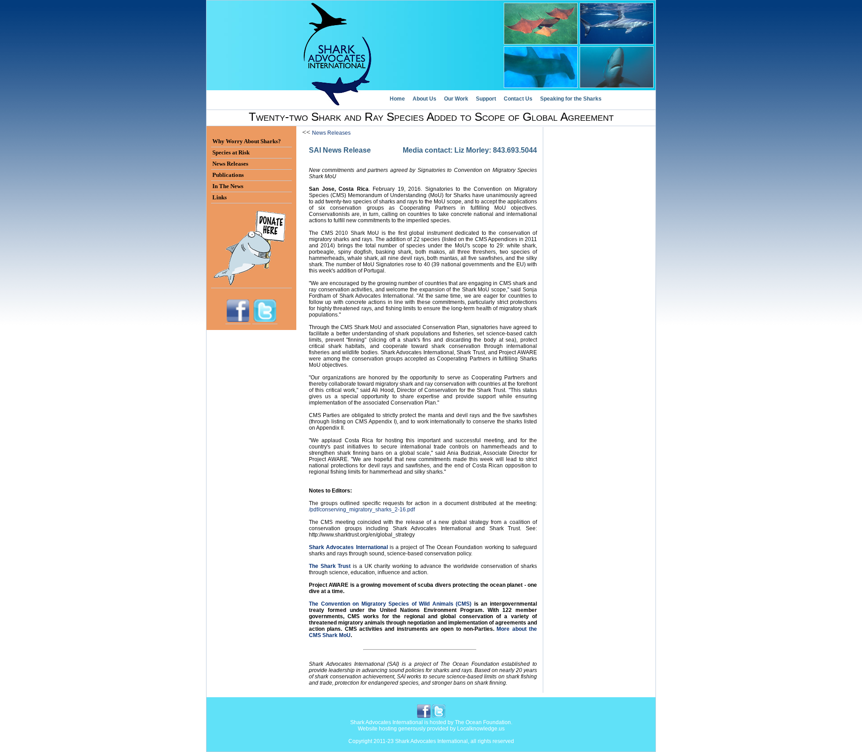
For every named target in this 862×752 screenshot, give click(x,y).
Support (486, 99)
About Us (424, 99)
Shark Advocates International (348, 547)
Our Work (456, 99)
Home (397, 99)
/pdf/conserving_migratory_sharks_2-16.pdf (362, 509)
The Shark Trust (330, 566)
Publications (228, 175)
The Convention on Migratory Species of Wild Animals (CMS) (390, 604)
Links (219, 197)
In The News (227, 186)
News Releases (331, 133)
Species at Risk (231, 152)
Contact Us (518, 99)
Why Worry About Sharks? (246, 141)
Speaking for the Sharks (571, 99)
